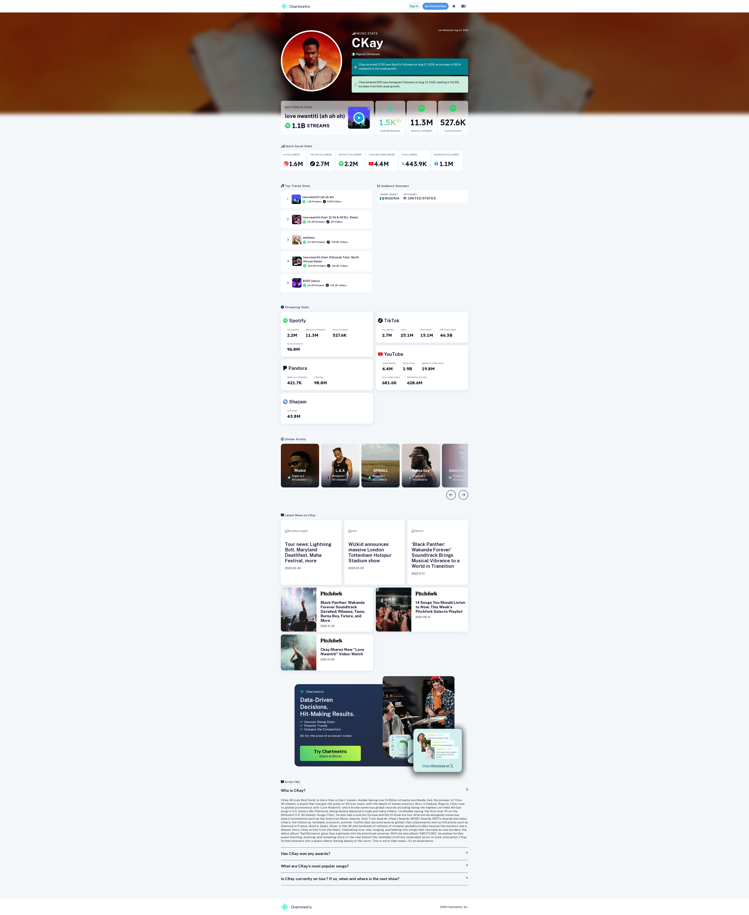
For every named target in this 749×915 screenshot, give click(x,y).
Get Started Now (435, 6)
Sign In (414, 6)
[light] (454, 6)
